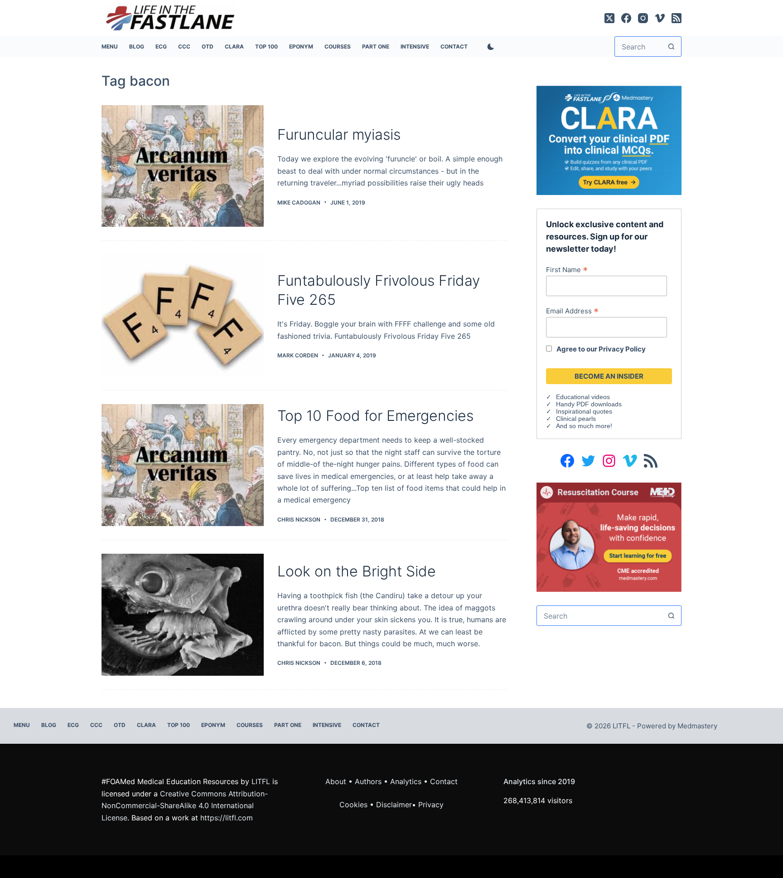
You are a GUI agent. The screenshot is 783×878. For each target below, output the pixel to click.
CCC (184, 46)
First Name (567, 269)
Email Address (572, 311)
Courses (337, 46)
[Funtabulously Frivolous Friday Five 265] (183, 315)
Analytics (405, 781)
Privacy (431, 804)
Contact (454, 46)
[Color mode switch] (489, 46)
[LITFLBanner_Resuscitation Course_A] (609, 536)
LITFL (260, 781)
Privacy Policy (622, 349)
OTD (207, 46)
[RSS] (677, 18)
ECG (161, 46)
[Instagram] (643, 18)
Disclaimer (394, 804)
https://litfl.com (226, 817)
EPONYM (301, 46)
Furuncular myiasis (339, 134)
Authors (368, 781)
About (335, 781)
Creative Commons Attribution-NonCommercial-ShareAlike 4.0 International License (185, 805)
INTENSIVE (415, 46)
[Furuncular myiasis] (183, 166)
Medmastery (697, 726)
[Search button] (671, 46)
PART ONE (375, 46)
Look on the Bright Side (356, 571)
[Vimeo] (660, 18)
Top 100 (266, 46)
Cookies (354, 804)
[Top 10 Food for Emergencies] (183, 465)
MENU (110, 46)
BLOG (136, 46)
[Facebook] (626, 18)
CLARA (234, 46)
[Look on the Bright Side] (183, 615)
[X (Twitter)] (609, 18)
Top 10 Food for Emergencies (375, 415)
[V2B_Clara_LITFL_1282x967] (609, 139)
